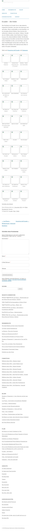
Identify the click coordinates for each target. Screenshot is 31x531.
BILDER (21, 9)
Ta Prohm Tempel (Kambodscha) (9, 328)
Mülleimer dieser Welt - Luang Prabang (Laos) (12, 363)
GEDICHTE (4, 13)
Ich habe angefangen (7, 468)
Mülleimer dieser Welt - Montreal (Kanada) (11, 369)
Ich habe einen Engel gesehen (9, 471)
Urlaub (17, 211)
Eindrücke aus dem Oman (8, 352)
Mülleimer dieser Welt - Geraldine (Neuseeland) (13, 371)
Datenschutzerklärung (19, 528)
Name (4, 256)
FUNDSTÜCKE (13, 13)
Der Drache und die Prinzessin (9, 501)
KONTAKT (17, 16)
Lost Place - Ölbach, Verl (16, 305)
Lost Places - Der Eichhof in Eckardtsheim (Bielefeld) (14, 400)
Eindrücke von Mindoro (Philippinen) (10, 438)
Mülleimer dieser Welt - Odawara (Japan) (11, 361)
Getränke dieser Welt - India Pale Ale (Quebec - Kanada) (15, 374)
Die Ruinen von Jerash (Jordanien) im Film (11, 431)
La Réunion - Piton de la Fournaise (10, 331)
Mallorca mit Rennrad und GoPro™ (10, 333)
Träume (3, 479)
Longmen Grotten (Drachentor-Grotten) (11, 419)
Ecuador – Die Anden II (7, 451)
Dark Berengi (8, 2)
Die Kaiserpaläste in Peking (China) (18, 302)
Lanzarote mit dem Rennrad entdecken (11, 406)
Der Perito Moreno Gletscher (8, 422)
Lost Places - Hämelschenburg (15, 312)
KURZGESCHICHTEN (7, 16)
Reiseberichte (5, 209)
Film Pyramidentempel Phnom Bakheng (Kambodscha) (14, 441)
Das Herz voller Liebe (7, 492)
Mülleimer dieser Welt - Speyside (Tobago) (11, 380)
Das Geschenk (5, 484)
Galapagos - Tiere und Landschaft (9, 459)
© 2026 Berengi (5, 528)
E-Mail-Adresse (6, 262)
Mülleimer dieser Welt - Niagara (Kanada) (11, 366)
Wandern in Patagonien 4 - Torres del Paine (12, 409)
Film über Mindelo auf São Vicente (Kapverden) (13, 325)
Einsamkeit (4, 482)
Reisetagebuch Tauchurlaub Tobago (10, 349)
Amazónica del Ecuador (14, 50)
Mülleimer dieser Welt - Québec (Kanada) (11, 377)
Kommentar (5, 238)
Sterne (3, 512)
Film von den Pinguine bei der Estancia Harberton (13, 346)
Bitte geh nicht (5, 487)
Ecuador (11, 211)
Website (4, 268)
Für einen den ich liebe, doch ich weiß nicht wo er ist (14, 515)
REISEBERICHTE (12, 9)
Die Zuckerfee (5, 504)
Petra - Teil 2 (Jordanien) (7, 411)
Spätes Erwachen (6, 510)
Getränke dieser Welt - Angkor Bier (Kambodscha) (13, 382)
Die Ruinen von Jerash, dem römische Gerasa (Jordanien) (15, 417)
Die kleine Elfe (5, 518)
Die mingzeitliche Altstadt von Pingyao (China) (12, 336)
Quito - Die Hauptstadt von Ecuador (10, 456)
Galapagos (25, 50)
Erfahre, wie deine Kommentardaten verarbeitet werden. (14, 280)
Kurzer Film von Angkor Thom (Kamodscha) (12, 344)
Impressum (11, 528)
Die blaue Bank (5, 476)
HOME (3, 9)
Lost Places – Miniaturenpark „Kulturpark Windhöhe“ (8, 223)
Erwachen (4, 474)
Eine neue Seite (5, 490)
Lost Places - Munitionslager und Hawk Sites (12, 414)
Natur (14, 211)
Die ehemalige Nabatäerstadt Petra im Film (12, 444)
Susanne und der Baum (7, 507)
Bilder (26, 207)
